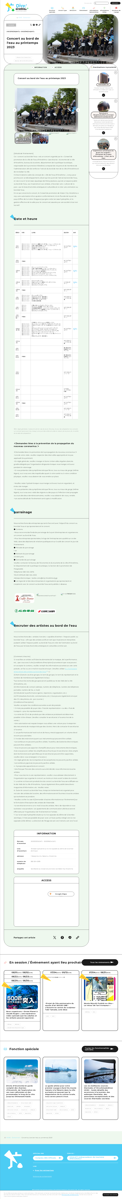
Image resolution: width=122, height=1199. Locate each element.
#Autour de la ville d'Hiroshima (24, 60)
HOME (20, 17)
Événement (26, 17)
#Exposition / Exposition (24, 57)
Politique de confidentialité (70, 1194)
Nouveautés (88, 3)
